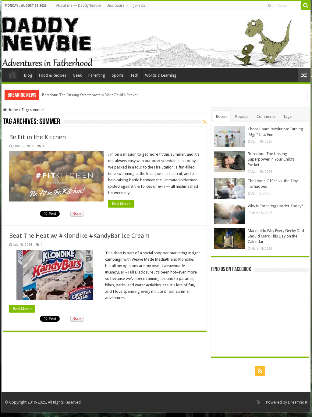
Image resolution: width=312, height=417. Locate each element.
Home (12, 109)
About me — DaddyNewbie (78, 5)
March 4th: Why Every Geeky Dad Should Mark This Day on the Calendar (276, 236)
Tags (287, 116)
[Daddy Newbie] (156, 39)
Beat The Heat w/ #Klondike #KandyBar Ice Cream (79, 235)
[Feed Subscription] (205, 122)
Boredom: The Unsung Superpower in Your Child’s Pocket (90, 94)
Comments (266, 116)
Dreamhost (297, 402)
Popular (242, 116)
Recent (222, 116)
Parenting (96, 75)
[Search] (305, 5)
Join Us (139, 5)
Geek (77, 75)
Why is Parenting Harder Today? (275, 206)
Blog (28, 75)
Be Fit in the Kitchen (37, 137)
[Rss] (269, 5)
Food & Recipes (52, 75)
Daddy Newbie (12, 74)
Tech (134, 75)
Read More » (121, 203)
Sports (117, 75)
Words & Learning (160, 75)
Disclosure (115, 5)
